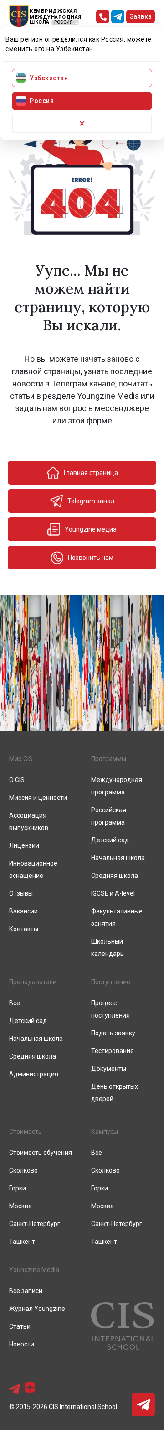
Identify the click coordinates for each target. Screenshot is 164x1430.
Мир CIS (21, 758)
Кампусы (104, 1131)
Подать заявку (113, 1033)
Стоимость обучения (40, 1152)
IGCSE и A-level (113, 893)
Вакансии (23, 911)
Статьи (20, 1326)
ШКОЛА (40, 22)
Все (14, 1003)
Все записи (25, 1290)
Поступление (110, 982)
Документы (108, 1068)
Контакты (23, 929)
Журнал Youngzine (37, 1308)
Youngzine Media (34, 1269)
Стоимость (25, 1131)
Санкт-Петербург (34, 1223)
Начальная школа (118, 857)
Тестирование (112, 1050)
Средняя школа (114, 875)
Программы (108, 758)
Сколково (23, 1170)
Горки (17, 1188)
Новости (21, 1344)
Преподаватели (32, 982)
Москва (20, 1206)
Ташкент (22, 1241)
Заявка (141, 16)
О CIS (17, 779)
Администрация (33, 1074)
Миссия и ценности (38, 797)
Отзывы (21, 893)
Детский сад (110, 840)
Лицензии (24, 845)
